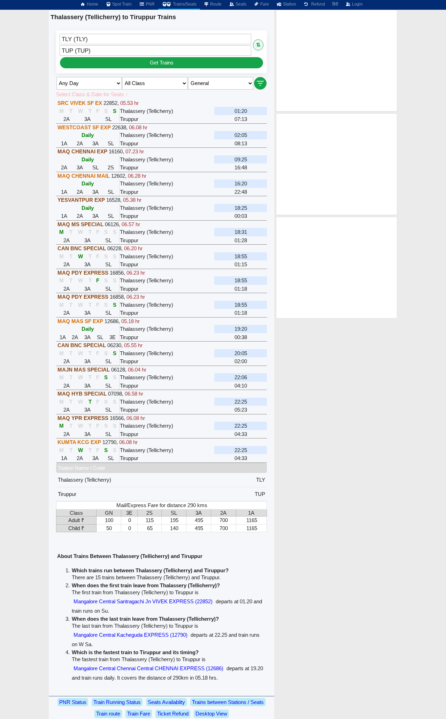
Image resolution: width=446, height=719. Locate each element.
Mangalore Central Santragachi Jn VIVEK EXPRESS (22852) (143, 601)
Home (92, 4)
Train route (108, 714)
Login (357, 4)
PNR (150, 4)
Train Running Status (117, 702)
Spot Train (121, 4)
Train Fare (138, 714)
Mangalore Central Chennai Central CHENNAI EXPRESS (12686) (148, 668)
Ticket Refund (173, 714)
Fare (264, 4)
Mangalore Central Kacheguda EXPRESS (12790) (130, 635)
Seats (240, 4)
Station (289, 4)
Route (215, 4)
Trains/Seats (184, 4)
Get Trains (162, 63)
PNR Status (72, 702)
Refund (317, 4)
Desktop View (211, 714)
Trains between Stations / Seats (228, 702)
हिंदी (335, 4)
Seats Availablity (166, 702)
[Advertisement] (336, 60)
